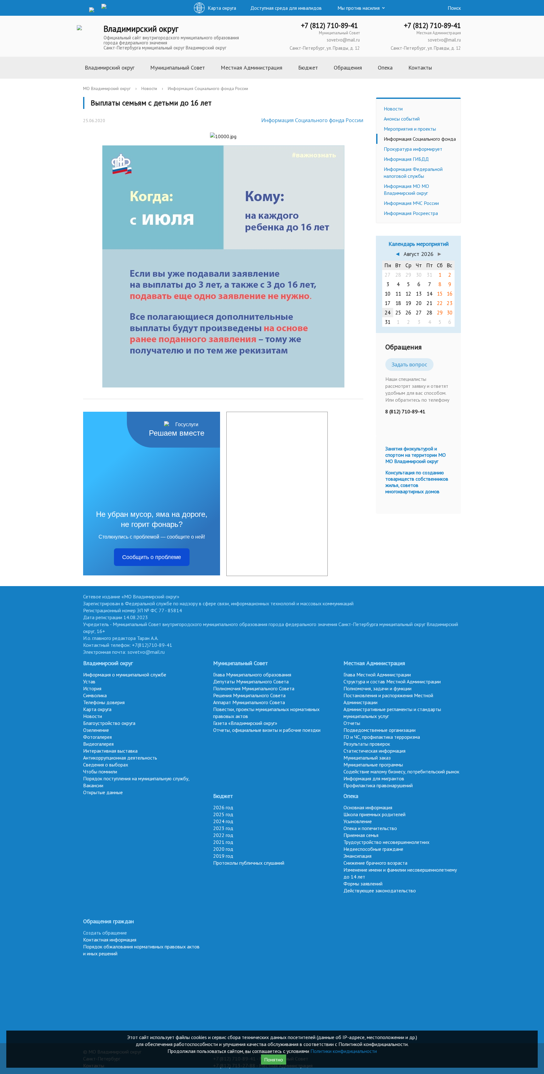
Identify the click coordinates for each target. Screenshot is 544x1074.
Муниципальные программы (373, 764)
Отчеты (351, 723)
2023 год (223, 828)
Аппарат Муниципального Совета (249, 702)
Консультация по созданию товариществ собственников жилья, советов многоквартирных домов (416, 482)
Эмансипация (357, 856)
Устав (89, 681)
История (92, 688)
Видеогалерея (98, 744)
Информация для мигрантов (373, 778)
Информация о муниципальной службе (124, 674)
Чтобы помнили (100, 771)
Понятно (273, 1059)
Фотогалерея (97, 737)
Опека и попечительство (370, 828)
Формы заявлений (362, 883)
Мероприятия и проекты (410, 129)
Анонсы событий (402, 119)
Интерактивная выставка (110, 751)
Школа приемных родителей (374, 814)
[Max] (106, 10)
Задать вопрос (409, 364)
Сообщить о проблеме (151, 557)
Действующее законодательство (379, 890)
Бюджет (308, 67)
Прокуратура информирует (413, 149)
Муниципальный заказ (367, 758)
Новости (149, 88)
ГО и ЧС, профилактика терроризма (381, 737)
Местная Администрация (251, 67)
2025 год (223, 814)
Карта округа (97, 709)
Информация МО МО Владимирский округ (406, 189)
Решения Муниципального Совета (249, 695)
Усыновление (357, 821)
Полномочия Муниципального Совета (253, 688)
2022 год (223, 835)
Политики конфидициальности (343, 1051)
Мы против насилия (358, 8)
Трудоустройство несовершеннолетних (386, 842)
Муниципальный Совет (177, 67)
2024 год (223, 821)
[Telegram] (94, 9)
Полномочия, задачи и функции (377, 688)
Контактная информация (109, 939)
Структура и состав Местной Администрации (392, 681)
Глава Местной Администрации (377, 674)
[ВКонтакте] (81, 9)
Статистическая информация (374, 751)
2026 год (223, 807)
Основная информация (367, 807)
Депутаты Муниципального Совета (251, 681)
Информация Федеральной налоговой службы (413, 172)
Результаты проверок (366, 744)
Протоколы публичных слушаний (248, 863)
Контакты (420, 67)
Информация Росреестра (411, 213)
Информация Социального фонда (420, 139)
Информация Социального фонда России (208, 88)
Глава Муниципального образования (252, 674)
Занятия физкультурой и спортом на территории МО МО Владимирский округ (415, 454)
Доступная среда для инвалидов (286, 8)
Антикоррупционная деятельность (120, 758)
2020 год (223, 849)
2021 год (223, 842)
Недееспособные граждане (373, 849)
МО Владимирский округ (107, 88)
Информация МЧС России (411, 203)
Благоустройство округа (109, 723)
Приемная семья (360, 835)
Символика (95, 695)
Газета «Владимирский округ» (245, 723)
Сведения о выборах (105, 764)
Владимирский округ (109, 67)
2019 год (223, 856)
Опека (385, 67)
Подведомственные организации (379, 730)
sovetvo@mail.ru (343, 40)
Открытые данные (103, 792)
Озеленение (96, 730)
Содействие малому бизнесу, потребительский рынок (401, 771)
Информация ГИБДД (406, 159)
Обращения (348, 67)
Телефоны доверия (104, 702)
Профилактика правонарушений (378, 785)
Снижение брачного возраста (375, 863)
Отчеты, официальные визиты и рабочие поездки (266, 730)
